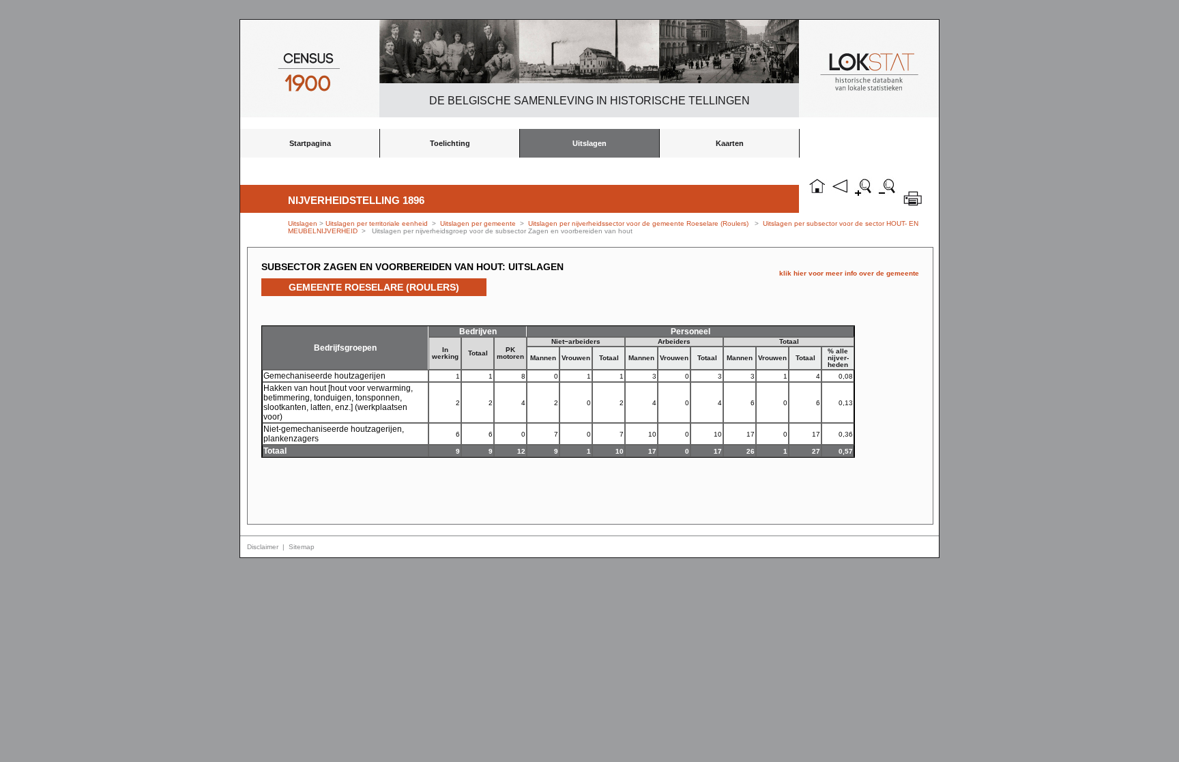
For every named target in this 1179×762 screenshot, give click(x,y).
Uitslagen (589, 143)
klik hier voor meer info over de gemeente (849, 273)
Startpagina (310, 143)
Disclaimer (262, 547)
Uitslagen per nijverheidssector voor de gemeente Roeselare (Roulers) (638, 223)
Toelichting (450, 143)
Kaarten (730, 143)
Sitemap (302, 547)
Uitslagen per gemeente (478, 223)
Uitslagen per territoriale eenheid (377, 223)
